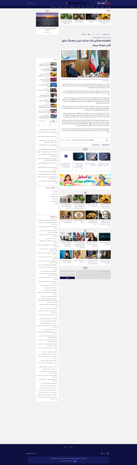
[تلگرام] (64, 140)
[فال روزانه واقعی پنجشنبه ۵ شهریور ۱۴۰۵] (104, 237)
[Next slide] (57, 20)
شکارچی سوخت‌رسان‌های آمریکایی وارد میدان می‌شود (47, 395)
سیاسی (97, 7)
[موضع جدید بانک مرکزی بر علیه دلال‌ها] (53, 90)
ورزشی (78, 7)
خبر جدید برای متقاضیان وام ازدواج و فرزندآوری (48, 323)
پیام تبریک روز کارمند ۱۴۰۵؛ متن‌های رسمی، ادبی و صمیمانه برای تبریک (66, 244)
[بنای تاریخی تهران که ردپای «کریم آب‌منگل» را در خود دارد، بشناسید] (66, 199)
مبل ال (56, 203)
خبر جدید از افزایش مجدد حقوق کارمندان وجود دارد (47, 367)
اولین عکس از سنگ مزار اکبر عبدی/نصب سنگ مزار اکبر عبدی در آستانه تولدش (92, 262)
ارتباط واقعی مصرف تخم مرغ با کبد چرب (50, 290)
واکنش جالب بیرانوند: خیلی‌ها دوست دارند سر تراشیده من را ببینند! (44, 111)
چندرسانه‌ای (60, 7)
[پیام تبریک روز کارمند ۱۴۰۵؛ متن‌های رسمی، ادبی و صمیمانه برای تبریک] (66, 237)
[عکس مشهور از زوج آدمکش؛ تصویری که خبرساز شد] (79, 17)
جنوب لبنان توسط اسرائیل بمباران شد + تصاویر (48, 385)
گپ (109, 453)
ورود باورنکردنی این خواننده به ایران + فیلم (91, 21)
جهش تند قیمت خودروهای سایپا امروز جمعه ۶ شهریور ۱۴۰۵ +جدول (44, 64)
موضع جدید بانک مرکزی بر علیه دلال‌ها (44, 90)
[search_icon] (66, 3)
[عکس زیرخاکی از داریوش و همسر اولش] (79, 254)
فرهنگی (83, 7)
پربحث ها (40, 121)
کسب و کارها (54, 7)
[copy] (107, 140)
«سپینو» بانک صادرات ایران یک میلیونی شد (90, 164)
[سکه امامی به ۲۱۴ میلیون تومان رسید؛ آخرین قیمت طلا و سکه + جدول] (104, 17)
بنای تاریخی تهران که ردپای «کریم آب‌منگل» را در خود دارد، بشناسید (66, 206)
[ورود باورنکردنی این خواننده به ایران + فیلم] (92, 17)
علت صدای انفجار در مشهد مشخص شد (49, 369)
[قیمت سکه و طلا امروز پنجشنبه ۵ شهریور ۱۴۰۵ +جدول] (92, 215)
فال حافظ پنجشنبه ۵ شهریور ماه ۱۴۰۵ (78, 221)
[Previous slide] (37, 20)
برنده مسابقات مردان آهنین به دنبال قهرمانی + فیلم (48, 354)
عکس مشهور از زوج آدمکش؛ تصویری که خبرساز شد (79, 21)
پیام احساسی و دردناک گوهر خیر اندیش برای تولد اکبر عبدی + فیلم (91, 244)
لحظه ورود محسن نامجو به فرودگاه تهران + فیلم (44, 80)
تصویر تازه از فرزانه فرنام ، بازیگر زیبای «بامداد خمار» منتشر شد (105, 262)
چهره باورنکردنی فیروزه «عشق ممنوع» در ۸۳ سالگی (47, 265)
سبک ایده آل (55, 194)
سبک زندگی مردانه (54, 196)
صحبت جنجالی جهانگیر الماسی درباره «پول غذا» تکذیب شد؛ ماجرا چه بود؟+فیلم (105, 223)
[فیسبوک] (66, 140)
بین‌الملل (93, 7)
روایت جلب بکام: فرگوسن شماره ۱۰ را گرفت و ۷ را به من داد (44, 96)
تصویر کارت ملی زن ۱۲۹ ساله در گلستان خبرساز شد (48, 392)
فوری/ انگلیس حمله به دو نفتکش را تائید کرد (45, 70)
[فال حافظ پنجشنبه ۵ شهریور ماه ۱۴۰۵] (79, 215)
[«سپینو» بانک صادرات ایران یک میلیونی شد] (92, 156)
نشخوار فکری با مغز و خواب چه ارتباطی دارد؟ (49, 296)
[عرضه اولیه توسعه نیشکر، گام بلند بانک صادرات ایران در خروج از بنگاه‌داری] (66, 156)
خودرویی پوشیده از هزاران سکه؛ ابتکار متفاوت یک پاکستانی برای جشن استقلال (66, 22)
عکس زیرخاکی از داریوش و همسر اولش (79, 261)
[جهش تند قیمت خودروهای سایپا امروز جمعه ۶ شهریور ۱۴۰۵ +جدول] (53, 64)
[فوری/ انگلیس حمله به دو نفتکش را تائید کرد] (53, 69)
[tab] (50, 32)
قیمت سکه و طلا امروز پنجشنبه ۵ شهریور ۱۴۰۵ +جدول (92, 222)
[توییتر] (61, 140)
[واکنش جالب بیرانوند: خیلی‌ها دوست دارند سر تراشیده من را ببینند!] (53, 111)
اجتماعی (88, 7)
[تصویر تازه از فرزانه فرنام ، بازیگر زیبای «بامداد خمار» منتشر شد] (104, 254)
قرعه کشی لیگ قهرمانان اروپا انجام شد (44, 85)
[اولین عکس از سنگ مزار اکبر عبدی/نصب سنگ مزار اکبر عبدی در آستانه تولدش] (92, 254)
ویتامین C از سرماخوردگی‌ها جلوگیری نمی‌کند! (49, 285)
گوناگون (108, 10)
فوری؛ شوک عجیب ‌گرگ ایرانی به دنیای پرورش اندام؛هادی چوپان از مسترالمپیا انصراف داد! (79, 245)
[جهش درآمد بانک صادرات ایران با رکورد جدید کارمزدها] (104, 156)
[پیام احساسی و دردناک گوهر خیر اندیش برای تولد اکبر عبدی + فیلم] (92, 237)
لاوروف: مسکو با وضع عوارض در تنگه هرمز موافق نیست (47, 220)
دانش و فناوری (73, 7)
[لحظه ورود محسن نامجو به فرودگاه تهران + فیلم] (53, 80)
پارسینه (103, 84)
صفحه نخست (108, 7)
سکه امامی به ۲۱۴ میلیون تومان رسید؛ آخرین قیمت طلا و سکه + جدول (104, 22)
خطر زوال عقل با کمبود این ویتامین (50, 288)
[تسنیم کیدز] (85, 180)
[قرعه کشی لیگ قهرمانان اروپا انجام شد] (53, 85)
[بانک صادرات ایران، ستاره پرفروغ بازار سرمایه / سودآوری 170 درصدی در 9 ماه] (79, 156)
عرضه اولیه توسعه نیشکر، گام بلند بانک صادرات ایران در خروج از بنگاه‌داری (65, 165)
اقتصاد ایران (55, 192)
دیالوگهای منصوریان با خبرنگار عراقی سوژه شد (47, 171)
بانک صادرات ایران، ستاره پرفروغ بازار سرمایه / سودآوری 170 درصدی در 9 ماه (78, 166)
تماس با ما (32, 3)
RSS (28, 3)
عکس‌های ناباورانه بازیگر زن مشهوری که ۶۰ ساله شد (66, 261)
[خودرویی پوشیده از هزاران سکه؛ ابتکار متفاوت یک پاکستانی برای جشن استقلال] (66, 17)
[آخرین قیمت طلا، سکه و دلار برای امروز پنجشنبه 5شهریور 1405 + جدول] (53, 106)
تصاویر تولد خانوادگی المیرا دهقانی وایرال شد (47, 149)
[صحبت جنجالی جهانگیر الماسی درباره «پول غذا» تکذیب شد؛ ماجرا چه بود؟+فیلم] (104, 215)
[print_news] (69, 140)
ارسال (67, 278)
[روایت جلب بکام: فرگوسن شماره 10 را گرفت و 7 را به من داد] (53, 95)
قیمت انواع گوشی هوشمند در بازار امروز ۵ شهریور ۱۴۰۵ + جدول (44, 117)
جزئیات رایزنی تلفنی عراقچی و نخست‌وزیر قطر (48, 388)
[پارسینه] (103, 3)
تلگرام (104, 453)
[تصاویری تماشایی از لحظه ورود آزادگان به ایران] (44, 20)
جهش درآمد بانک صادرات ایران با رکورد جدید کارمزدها (103, 164)
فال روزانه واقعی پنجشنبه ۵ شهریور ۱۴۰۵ (104, 243)
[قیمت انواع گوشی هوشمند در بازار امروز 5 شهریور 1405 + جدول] (53, 116)
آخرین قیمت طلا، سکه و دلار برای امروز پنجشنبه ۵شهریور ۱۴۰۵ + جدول (44, 106)
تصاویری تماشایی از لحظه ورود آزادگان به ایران (44, 28)
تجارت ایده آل (55, 199)
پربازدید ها (52, 121)
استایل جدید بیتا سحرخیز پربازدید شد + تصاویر (47, 152)
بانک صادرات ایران (95, 144)
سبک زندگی (66, 7)
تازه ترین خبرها (55, 201)
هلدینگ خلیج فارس (105, 144)
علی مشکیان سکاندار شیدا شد (51, 238)
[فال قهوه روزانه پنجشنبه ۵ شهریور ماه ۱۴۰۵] (66, 215)
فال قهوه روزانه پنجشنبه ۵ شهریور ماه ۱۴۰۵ (66, 221)
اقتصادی (102, 7)
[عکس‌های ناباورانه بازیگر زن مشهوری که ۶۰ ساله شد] (66, 254)
